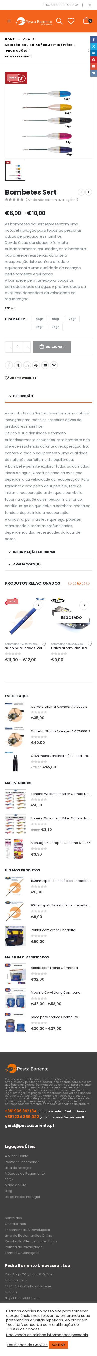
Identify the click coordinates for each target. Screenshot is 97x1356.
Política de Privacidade (24, 1247)
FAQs (9, 1179)
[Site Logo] (33, 21)
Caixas (24, 644)
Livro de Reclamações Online (28, 1235)
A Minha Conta (16, 1156)
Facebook (9, 365)
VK (54, 365)
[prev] (81, 192)
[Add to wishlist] (44, 644)
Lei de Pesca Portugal (22, 1196)
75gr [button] (72, 319)
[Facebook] (82, 5)
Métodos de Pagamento (25, 1173)
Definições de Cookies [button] (27, 1345)
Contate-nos (15, 1223)
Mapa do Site (15, 1185)
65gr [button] (55, 319)
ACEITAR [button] (58, 1344)
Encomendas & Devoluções (27, 1229)
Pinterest (36, 365)
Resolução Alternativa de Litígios (31, 1241)
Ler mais (37, 605)
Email (45, 365)
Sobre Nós (13, 1218)
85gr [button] (39, 327)
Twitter (18, 365)
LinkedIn (27, 365)
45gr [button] (39, 319)
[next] (88, 192)
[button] (9, 21)
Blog (8, 1190)
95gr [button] (55, 327)
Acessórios (12, 644)
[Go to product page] (15, 712)
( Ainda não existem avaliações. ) (52, 200)
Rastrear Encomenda (22, 1162)
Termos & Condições (22, 1252)
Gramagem (15, 319)
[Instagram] (89, 5)
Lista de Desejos (18, 1167)
